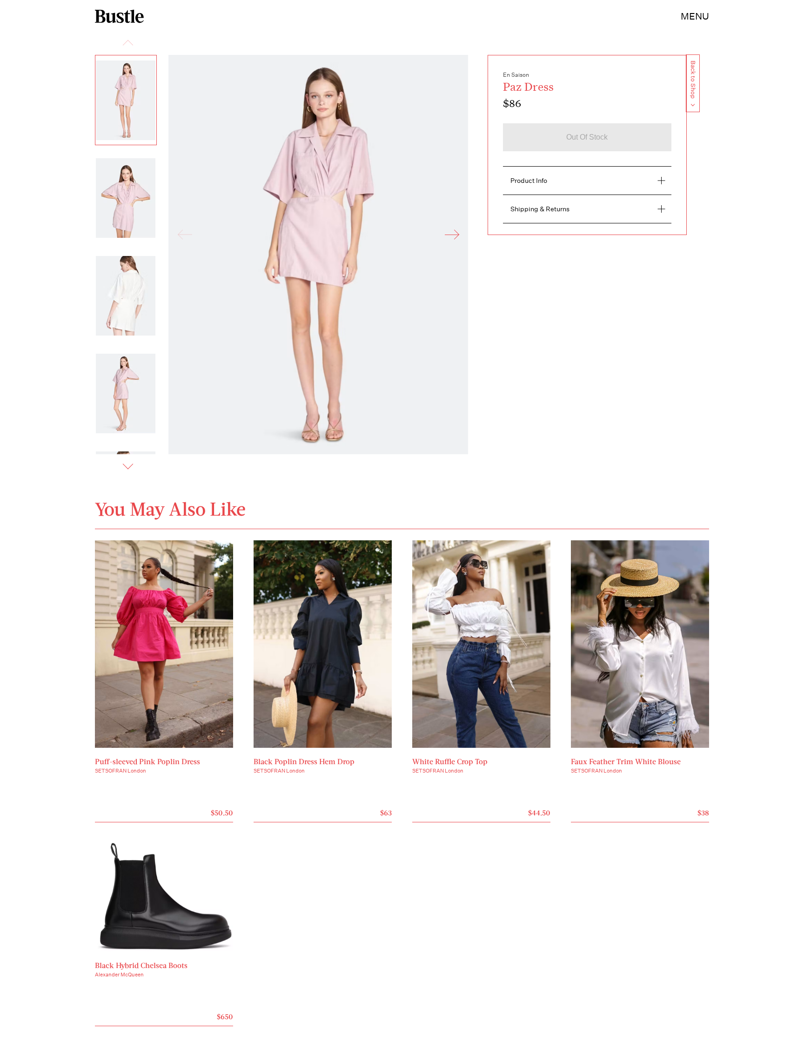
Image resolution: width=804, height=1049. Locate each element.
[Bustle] (119, 16)
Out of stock (587, 137)
